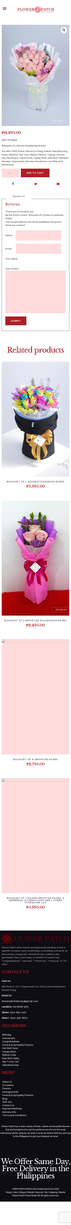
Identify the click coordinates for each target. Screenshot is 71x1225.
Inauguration (9, 1051)
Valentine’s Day (10, 1065)
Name (9, 235)
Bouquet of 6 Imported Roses (35, 759)
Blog (4, 1098)
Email (9, 248)
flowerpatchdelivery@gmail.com (20, 1001)
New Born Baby (10, 1058)
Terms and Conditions (14, 1115)
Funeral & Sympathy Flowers (17, 1045)
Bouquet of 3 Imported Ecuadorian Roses (35, 620)
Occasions (8, 1085)
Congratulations (10, 1041)
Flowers (6, 1088)
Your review (12, 268)
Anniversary (8, 1038)
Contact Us (8, 1105)
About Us (7, 1081)
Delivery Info (9, 1112)
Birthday (6, 1034)
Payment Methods (12, 1108)
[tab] (19, 196)
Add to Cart (35, 173)
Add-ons (7, 1102)
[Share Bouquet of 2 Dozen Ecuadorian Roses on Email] (58, 184)
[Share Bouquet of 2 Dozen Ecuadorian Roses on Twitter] (35, 184)
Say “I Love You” (10, 1061)
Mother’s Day (9, 1055)
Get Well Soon (10, 1048)
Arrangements (10, 1092)
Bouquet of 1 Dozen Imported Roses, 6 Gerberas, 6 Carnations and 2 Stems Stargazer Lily (35, 900)
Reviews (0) (19, 196)
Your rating (11, 258)
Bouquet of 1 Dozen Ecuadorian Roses (35, 482)
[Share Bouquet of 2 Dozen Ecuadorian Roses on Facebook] (13, 184)
